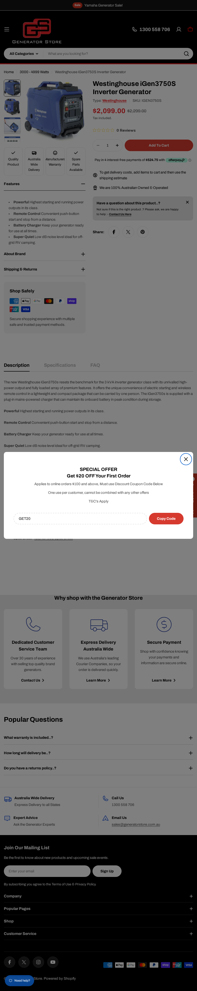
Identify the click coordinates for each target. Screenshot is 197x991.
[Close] (186, 459)
